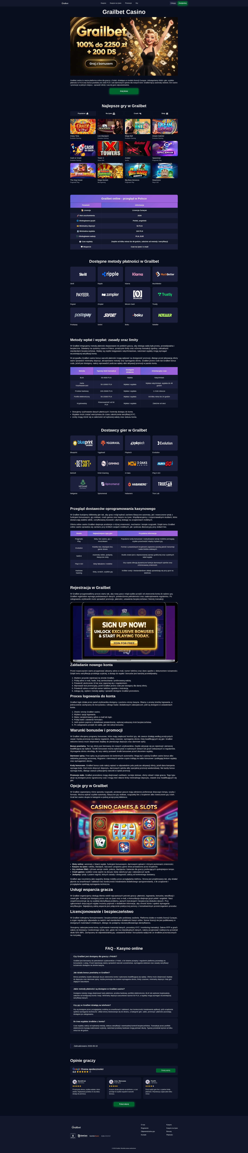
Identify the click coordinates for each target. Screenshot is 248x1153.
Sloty (163, 113)
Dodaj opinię (165, 1070)
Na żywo (109, 113)
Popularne (81, 113)
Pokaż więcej (123, 1104)
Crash (136, 113)
